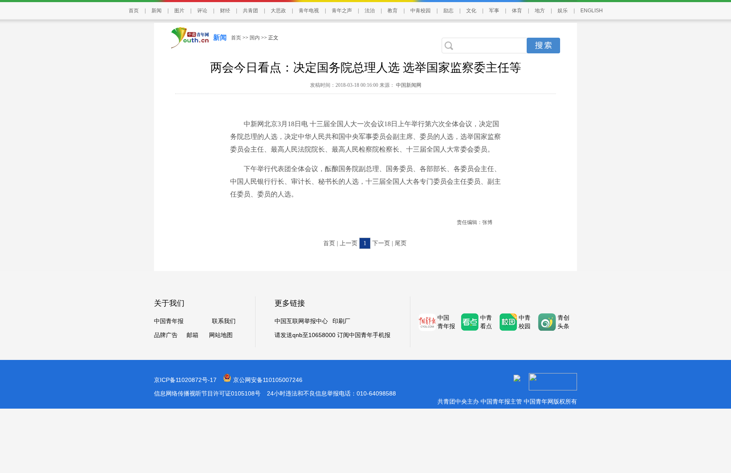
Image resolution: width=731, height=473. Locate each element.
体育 (517, 11)
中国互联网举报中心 (301, 321)
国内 (255, 38)
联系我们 (224, 321)
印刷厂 (341, 321)
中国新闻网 (408, 85)
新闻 (156, 11)
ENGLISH (591, 11)
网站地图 (221, 335)
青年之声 (342, 11)
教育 (392, 11)
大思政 (278, 11)
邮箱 (192, 335)
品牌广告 (166, 335)
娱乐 (563, 11)
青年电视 (309, 11)
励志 (448, 11)
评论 (202, 11)
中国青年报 (169, 321)
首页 (134, 11)
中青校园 (420, 11)
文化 (471, 11)
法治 (370, 11)
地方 (540, 11)
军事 (494, 11)
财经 (225, 11)
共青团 (250, 11)
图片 (179, 11)
